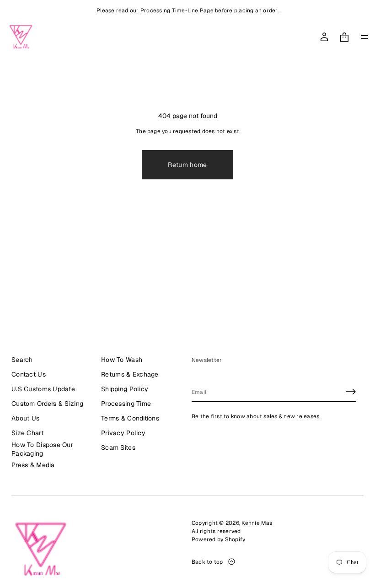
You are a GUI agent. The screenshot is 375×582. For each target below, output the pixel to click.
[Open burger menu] (364, 37)
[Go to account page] (324, 37)
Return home (187, 165)
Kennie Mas (256, 523)
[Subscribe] (350, 391)
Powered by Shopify (218, 539)
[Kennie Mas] (21, 37)
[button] (344, 37)
